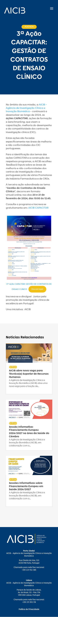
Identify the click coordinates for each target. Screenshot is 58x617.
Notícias (13, 367)
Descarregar (37, 289)
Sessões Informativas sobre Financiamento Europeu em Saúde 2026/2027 (26, 486)
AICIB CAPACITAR (38, 208)
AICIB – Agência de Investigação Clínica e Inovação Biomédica (26, 108)
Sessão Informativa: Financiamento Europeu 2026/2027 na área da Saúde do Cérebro (29, 431)
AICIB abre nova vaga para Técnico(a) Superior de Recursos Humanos (29, 374)
